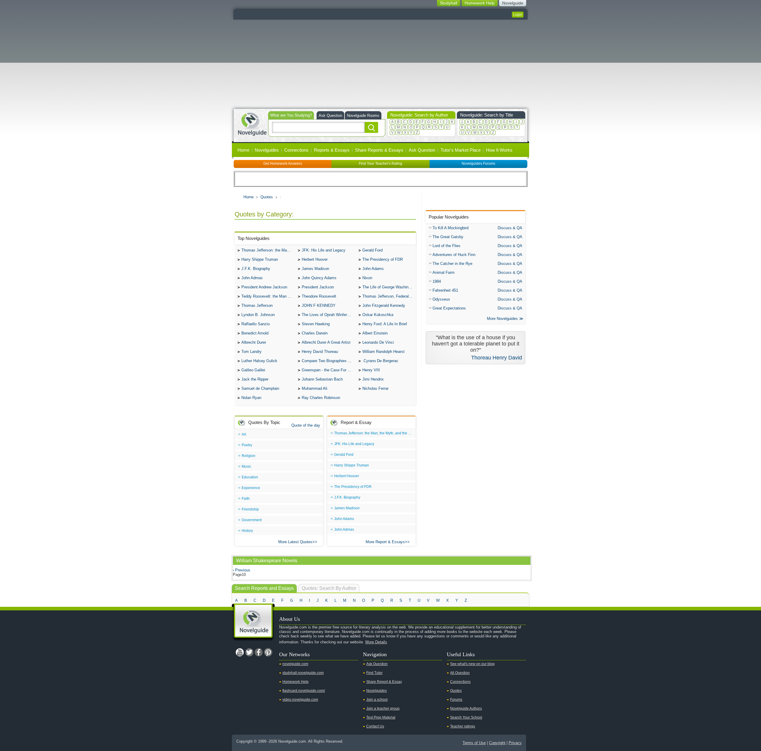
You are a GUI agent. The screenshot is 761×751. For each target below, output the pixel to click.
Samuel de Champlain (260, 388)
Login (517, 14)
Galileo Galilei (253, 370)
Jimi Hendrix (373, 379)
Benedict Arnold (254, 333)
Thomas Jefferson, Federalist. (388, 296)
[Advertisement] (380, 64)
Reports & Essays (332, 150)
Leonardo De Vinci (378, 342)
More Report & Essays (385, 542)
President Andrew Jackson (264, 287)
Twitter (249, 652)
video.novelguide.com (300, 699)
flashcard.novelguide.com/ (303, 691)
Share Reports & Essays (379, 150)
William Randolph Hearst (383, 351)
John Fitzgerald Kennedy (383, 305)
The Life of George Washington (389, 287)
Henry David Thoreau (320, 351)
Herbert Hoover (315, 259)
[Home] (252, 123)
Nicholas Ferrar (375, 388)
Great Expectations (449, 308)
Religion (248, 456)
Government (252, 520)
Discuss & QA (510, 228)
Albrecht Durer (253, 342)
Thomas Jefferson (257, 305)
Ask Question (330, 115)
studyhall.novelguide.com (303, 673)
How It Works (499, 150)
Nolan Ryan (251, 397)
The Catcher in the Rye (452, 263)
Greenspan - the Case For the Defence (328, 370)
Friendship (250, 509)
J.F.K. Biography (255, 268)
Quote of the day (305, 425)
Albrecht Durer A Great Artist (326, 342)
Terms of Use (474, 743)
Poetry (247, 445)
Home (243, 150)
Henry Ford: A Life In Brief (384, 324)
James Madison (315, 268)
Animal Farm (444, 272)
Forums (456, 699)
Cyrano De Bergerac (380, 361)
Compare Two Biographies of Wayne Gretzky (328, 361)
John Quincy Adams (319, 278)
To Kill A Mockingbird (450, 228)
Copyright (497, 743)
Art (244, 434)
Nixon (367, 278)
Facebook (258, 652)
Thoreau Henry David (496, 358)
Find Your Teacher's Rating (380, 163)
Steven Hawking (316, 324)
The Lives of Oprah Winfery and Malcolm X (328, 314)
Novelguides (267, 150)
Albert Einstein (375, 333)
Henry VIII (371, 370)
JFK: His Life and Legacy (323, 250)
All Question (460, 673)
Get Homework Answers (282, 163)
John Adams (373, 268)
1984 (437, 281)
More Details (376, 642)
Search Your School (466, 717)
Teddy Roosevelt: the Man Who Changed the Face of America (268, 296)
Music (246, 466)
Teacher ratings (462, 726)
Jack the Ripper (254, 379)
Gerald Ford (372, 250)
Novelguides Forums (478, 163)
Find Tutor (374, 673)
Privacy (515, 743)
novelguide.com (295, 664)
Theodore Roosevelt (319, 296)
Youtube (239, 652)
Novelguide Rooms (363, 115)
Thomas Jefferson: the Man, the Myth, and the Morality (268, 250)
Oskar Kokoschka (377, 314)
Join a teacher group (383, 708)
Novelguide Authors (466, 708)
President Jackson (318, 287)
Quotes (266, 197)
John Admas (252, 278)
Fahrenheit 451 (445, 290)
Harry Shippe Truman (259, 259)
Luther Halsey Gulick (259, 361)
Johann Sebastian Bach (322, 379)
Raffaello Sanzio (255, 324)
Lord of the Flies (446, 245)
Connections (296, 150)
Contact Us (375, 726)
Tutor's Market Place (461, 150)
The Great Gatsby (448, 237)
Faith (246, 499)
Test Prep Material (380, 717)
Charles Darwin (315, 333)
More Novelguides (502, 318)
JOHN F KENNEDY (319, 305)
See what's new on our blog (472, 664)
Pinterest (268, 652)
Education (250, 477)
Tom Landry (251, 351)
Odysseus (441, 299)
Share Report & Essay (384, 682)
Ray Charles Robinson (321, 397)
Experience (251, 488)
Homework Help (295, 682)
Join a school (377, 699)
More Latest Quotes (295, 542)
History (247, 531)
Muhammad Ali (314, 388)
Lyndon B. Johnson (258, 314)
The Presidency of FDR (382, 259)
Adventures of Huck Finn (454, 254)
